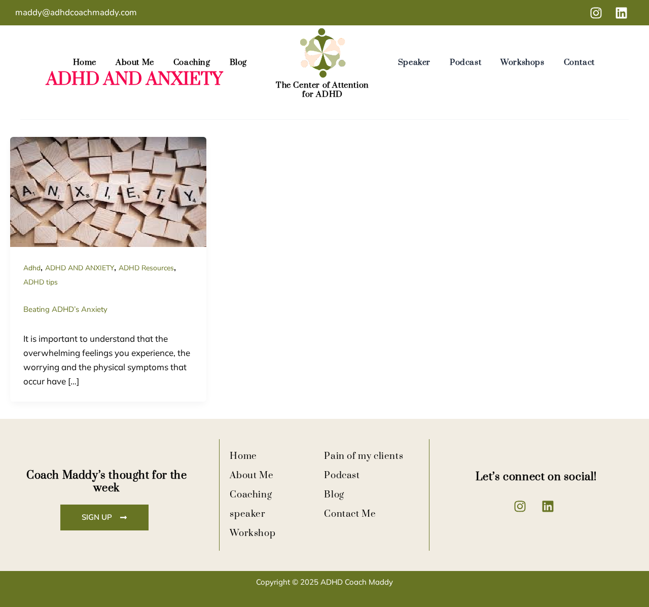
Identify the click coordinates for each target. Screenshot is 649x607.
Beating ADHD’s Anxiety (65, 309)
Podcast (465, 62)
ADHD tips (40, 282)
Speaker (414, 62)
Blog (238, 62)
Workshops (522, 62)
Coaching (191, 62)
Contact (579, 62)
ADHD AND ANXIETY (79, 268)
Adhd (32, 268)
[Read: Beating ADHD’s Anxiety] (108, 191)
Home (84, 62)
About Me (135, 62)
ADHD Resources (146, 268)
